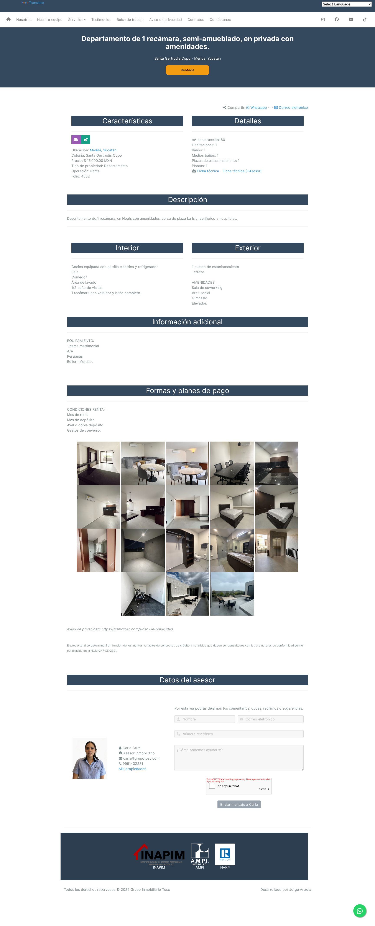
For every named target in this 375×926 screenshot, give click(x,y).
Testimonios (101, 19)
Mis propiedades (132, 769)
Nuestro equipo (49, 19)
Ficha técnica (208, 171)
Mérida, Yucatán (207, 58)
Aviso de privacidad (165, 19)
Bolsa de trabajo (130, 19)
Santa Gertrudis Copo (173, 58)
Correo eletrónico (293, 107)
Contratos (196, 19)
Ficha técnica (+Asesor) (242, 171)
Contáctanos (220, 19)
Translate (36, 2)
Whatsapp (258, 107)
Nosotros (23, 19)
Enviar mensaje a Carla (239, 804)
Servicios (75, 19)
